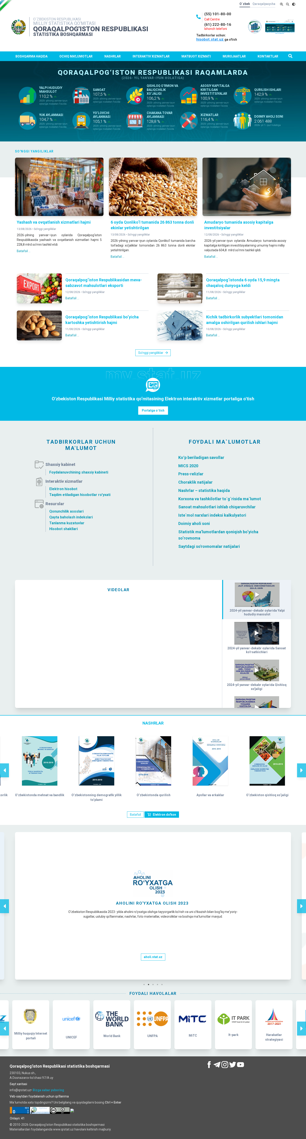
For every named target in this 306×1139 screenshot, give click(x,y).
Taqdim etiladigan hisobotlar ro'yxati (79, 495)
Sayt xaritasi (18, 1084)
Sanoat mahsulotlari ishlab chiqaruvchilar (217, 507)
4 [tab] (158, 984)
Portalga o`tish (153, 410)
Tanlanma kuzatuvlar (66, 523)
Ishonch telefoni (215, 29)
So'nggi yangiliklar (45, 229)
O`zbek (244, 4)
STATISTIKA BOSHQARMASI (63, 34)
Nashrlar (112, 56)
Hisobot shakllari (63, 529)
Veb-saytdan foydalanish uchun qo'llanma (39, 1096)
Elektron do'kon (164, 814)
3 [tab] (154, 984)
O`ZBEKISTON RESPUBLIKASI (57, 19)
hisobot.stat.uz (210, 39)
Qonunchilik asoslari (66, 511)
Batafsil (135, 814)
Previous (4, 765)
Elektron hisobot (63, 489)
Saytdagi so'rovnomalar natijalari (209, 546)
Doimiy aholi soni (194, 523)
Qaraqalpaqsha (263, 4)
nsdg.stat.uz (153, 957)
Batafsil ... (23, 251)
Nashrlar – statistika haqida (204, 490)
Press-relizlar (190, 473)
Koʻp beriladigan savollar (201, 457)
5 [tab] (163, 984)
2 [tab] (149, 984)
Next (301, 765)
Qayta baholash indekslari (71, 517)
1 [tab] (145, 984)
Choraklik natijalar (195, 482)
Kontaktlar (268, 56)
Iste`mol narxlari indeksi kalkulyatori (212, 515)
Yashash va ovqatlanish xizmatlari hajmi (54, 222)
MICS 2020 (188, 465)
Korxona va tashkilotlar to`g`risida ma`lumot (219, 498)
